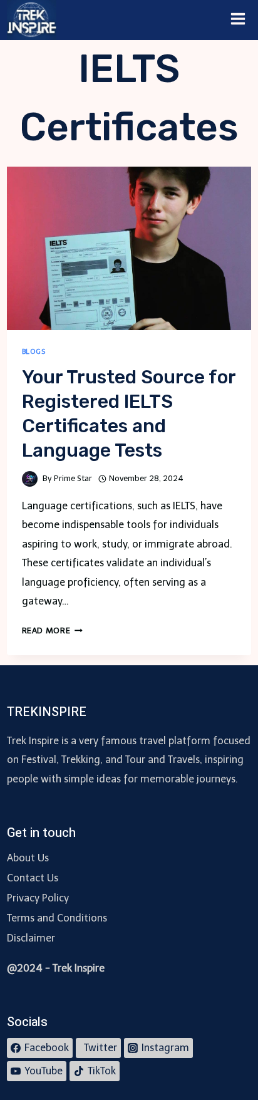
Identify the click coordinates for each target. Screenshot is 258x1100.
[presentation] (129, 248)
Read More (52, 630)
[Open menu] (238, 20)
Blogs (34, 351)
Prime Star (73, 478)
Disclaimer (31, 938)
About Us (28, 858)
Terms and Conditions (57, 918)
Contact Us (32, 878)
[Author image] (30, 479)
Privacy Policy (38, 898)
